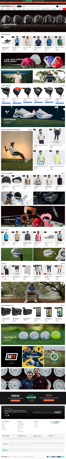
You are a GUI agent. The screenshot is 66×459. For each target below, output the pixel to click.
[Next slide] (63, 43)
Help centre (3, 3)
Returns (12, 3)
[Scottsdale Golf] (8, 6)
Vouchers (35, 424)
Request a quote (49, 400)
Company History (21, 424)
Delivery (3, 424)
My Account (36, 423)
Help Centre (4, 423)
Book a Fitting (15, 400)
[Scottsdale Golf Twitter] (8, 415)
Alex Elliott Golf (20, 431)
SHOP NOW (6, 27)
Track (8, 3)
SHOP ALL (63, 85)
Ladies (24, 6)
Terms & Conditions (14, 456)
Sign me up (57, 412)
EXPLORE (7, 222)
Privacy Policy (20, 456)
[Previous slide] (2, 43)
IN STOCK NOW (38, 2)
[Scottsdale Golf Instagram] (7, 415)
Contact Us (4, 429)
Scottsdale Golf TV (21, 423)
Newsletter (36, 426)
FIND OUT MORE (8, 384)
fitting (20, 3)
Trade (16, 3)
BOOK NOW (7, 64)
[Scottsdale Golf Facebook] (5, 415)
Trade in (19, 429)
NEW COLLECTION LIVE (23, 2)
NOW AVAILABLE (9, 2)
